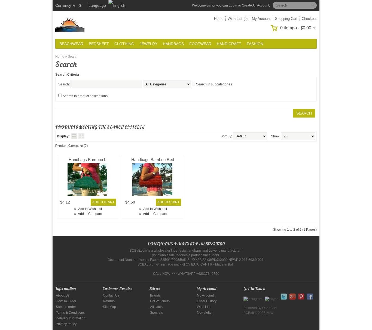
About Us (62, 295)
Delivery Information (71, 318)
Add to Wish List (90, 209)
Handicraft (229, 44)
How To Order (66, 301)
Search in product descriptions (85, 96)
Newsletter (205, 312)
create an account (255, 5)
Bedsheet (99, 44)
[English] (116, 5)
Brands (155, 295)
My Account (261, 19)
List (74, 136)
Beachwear (71, 44)
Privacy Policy (66, 324)
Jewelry (148, 44)
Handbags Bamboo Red (152, 159)
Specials (156, 312)
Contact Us (111, 295)
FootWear (200, 44)
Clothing (124, 44)
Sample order (66, 307)
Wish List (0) (238, 19)
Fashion (255, 44)
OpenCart (269, 308)
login (233, 5)
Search (73, 56)
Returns (109, 301)
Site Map (109, 307)
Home (218, 19)
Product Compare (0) (71, 146)
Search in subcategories (214, 84)
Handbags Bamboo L (87, 159)
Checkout (309, 19)
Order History (207, 301)
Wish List (203, 307)
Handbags (173, 44)
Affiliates (156, 307)
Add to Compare (90, 214)
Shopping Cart (286, 19)
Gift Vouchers (160, 301)
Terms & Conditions (70, 312)
